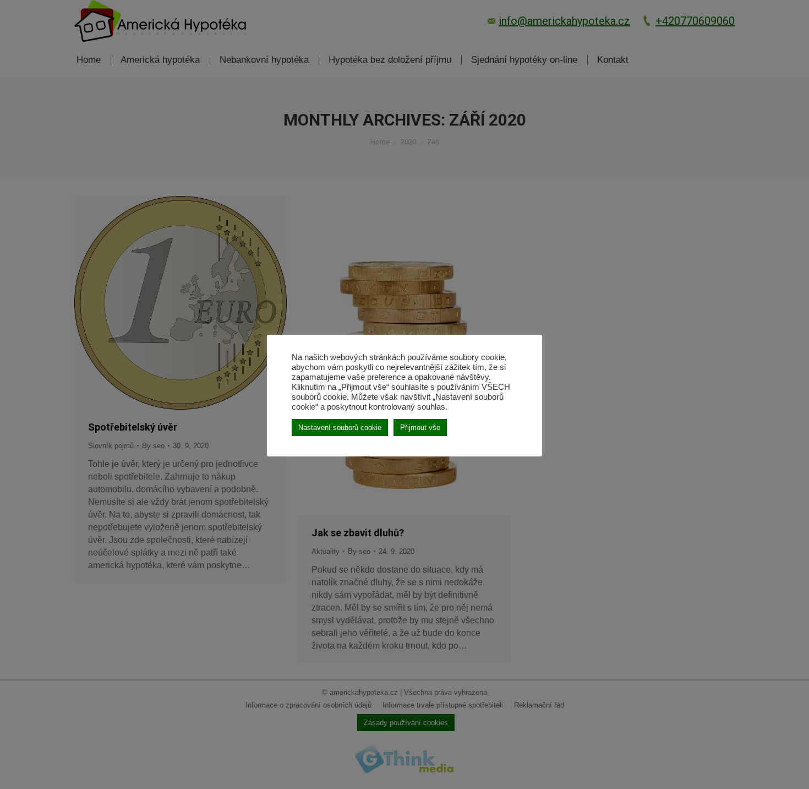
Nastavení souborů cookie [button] (339, 427)
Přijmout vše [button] (420, 427)
